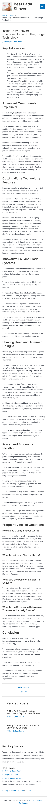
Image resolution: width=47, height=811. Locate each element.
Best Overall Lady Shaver (12, 771)
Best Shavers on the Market (13, 778)
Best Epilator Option (10, 774)
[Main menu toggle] (42, 6)
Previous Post (23, 687)
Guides (6, 42)
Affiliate (21, 790)
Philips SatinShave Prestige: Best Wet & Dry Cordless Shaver (23, 712)
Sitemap (28, 790)
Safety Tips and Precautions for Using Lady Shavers (23, 726)
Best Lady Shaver (23, 6)
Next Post (23, 692)
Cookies (13, 790)
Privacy (5, 790)
